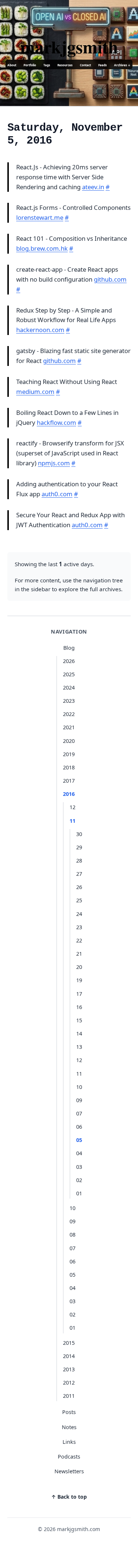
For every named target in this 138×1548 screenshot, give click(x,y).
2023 (69, 700)
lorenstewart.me (39, 217)
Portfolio (30, 65)
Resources (64, 65)
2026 (69, 660)
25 (79, 900)
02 (79, 1180)
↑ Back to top (69, 1496)
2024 (69, 687)
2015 (69, 1342)
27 (79, 873)
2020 (69, 740)
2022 (69, 713)
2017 (69, 780)
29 (79, 847)
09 (79, 1100)
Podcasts (69, 1456)
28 (79, 860)
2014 (69, 1356)
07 (79, 1113)
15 (79, 1020)
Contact (85, 65)
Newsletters (69, 1471)
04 (79, 1153)
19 (79, 980)
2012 (69, 1382)
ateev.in (93, 187)
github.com (110, 279)
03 (79, 1166)
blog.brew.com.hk (42, 248)
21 (79, 953)
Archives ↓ (122, 65)
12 (72, 807)
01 (79, 1193)
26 (79, 887)
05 (79, 1139)
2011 (69, 1395)
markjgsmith (69, 46)
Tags (46, 65)
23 (79, 927)
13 (79, 1046)
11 (72, 820)
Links (69, 1441)
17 (79, 993)
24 (79, 913)
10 (79, 1086)
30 (79, 834)
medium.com (35, 391)
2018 (69, 767)
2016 (69, 793)
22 (79, 940)
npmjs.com (54, 463)
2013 (69, 1369)
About (11, 65)
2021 (69, 727)
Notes (69, 1427)
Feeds (102, 65)
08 (72, 1234)
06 (79, 1126)
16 (79, 1007)
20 (79, 966)
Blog (69, 647)
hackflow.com (56, 422)
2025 (69, 674)
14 (79, 1033)
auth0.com (57, 494)
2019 (69, 754)
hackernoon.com (40, 329)
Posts (69, 1411)
